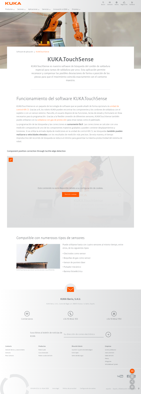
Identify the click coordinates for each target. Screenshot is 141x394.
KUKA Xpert (75, 353)
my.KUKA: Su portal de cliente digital (82, 350)
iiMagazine (108, 361)
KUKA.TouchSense (42, 52)
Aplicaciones (32, 9)
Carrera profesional (110, 350)
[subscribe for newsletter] (108, 334)
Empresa (75, 9)
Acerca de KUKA (109, 353)
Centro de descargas (77, 355)
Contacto (8, 353)
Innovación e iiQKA (60, 9)
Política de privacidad (69, 388)
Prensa (107, 358)
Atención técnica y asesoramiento (15, 350)
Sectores (20, 9)
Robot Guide (42, 350)
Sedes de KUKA (109, 355)
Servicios (45, 9)
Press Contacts (9, 355)
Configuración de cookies (88, 388)
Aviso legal (55, 388)
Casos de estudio (43, 353)
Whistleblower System (111, 364)
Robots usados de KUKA (45, 355)
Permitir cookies (70, 194)
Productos (9, 9)
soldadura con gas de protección (52, 120)
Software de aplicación (24, 52)
